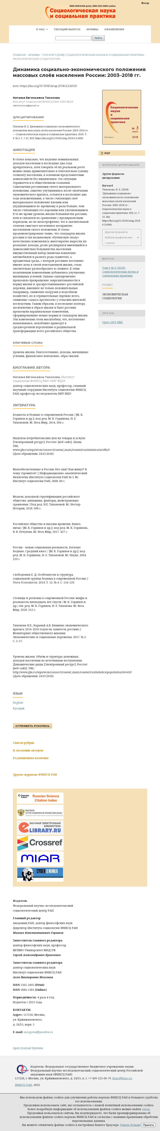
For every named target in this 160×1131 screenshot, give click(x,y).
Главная (19, 54)
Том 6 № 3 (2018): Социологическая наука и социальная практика (93, 54)
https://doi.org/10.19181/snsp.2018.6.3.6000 (48, 86)
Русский (18, 708)
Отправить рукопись (32, 725)
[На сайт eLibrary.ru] (40, 834)
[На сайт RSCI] (40, 802)
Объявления (114, 29)
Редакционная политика (31, 758)
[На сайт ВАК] (40, 818)
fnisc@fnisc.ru (122, 1078)
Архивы (92, 29)
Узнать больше (130, 1125)
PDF (107, 153)
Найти (98, 37)
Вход (145, 2)
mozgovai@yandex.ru (38, 1032)
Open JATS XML (112, 322)
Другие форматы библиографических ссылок (118, 237)
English (18, 702)
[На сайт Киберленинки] (40, 880)
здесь (146, 1109)
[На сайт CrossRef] (40, 849)
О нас (41, 29)
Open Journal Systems (28, 1048)
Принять (148, 1125)
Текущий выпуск (67, 29)
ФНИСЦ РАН (23, 1085)
